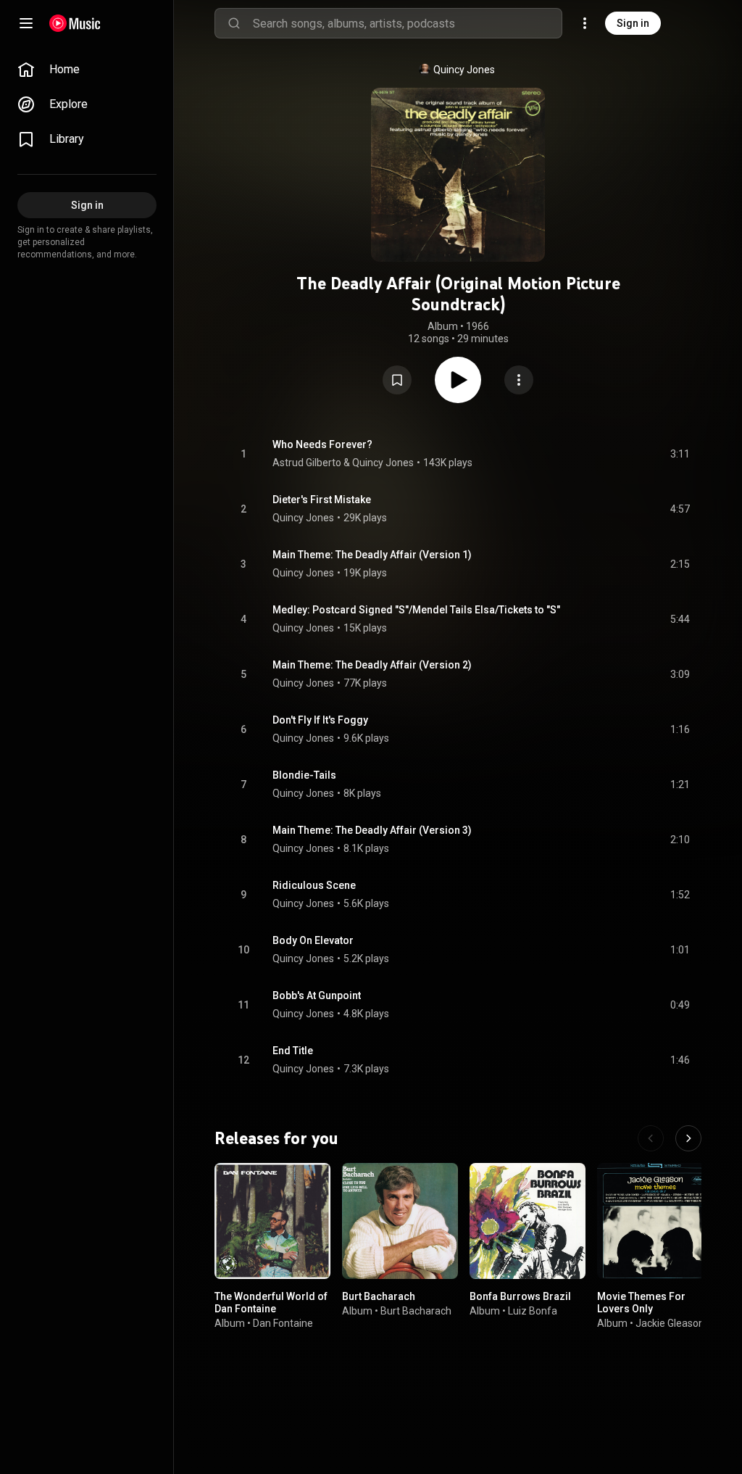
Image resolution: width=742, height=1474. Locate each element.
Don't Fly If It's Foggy (320, 720)
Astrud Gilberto (306, 462)
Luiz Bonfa (532, 1311)
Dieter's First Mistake (321, 499)
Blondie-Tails (304, 775)
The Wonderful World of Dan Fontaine (271, 1302)
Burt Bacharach (378, 1296)
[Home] (75, 23)
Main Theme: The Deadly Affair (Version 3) (372, 830)
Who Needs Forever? (322, 444)
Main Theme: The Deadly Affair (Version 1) (372, 554)
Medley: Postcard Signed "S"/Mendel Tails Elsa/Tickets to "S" (416, 610)
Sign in (633, 23)
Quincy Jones (464, 69)
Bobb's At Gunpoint (316, 995)
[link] (87, 69)
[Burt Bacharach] (400, 1221)
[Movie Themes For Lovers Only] (655, 1221)
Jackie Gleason (669, 1323)
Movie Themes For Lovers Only (641, 1302)
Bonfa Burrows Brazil (520, 1296)
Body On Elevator (313, 940)
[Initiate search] (234, 23)
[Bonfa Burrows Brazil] (527, 1221)
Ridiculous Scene (314, 885)
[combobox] (407, 23)
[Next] (688, 1138)
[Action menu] (518, 379)
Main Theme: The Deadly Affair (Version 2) (372, 665)
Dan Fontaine (283, 1323)
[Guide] (26, 23)
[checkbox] (679, 454)
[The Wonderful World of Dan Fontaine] (272, 1221)
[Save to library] (397, 380)
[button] (397, 379)
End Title (292, 1050)
